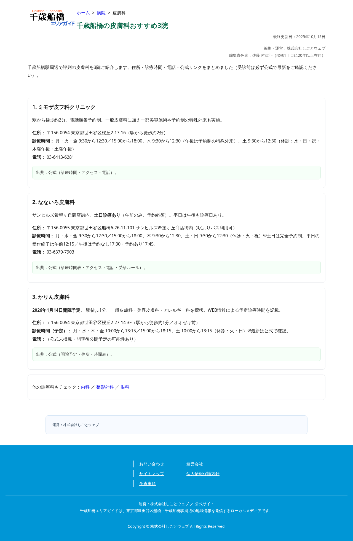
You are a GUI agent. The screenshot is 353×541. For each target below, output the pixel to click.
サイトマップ (151, 473)
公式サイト (204, 503)
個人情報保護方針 (203, 473)
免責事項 (147, 483)
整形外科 (105, 387)
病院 (101, 13)
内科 (85, 387)
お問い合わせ (151, 464)
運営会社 (194, 464)
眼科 (125, 387)
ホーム (83, 13)
